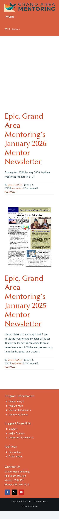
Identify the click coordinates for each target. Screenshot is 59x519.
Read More (10, 192)
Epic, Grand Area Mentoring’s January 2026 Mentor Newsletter (25, 139)
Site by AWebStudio (29, 506)
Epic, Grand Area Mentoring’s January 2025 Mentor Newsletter (25, 301)
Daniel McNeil (15, 185)
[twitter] (14, 492)
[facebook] (7, 492)
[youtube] (21, 492)
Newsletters (16, 188)
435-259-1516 (21, 484)
